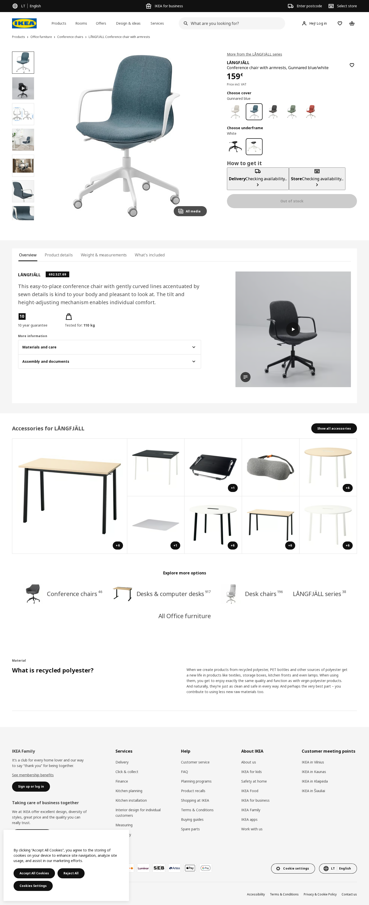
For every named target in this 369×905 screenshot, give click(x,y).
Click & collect (126, 771)
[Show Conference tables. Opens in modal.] (156, 467)
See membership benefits (33, 775)
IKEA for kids (251, 771)
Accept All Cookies (34, 873)
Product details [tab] (59, 255)
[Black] (235, 146)
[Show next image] (201, 136)
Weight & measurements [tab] (104, 255)
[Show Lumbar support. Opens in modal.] (270, 467)
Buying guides (192, 819)
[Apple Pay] (190, 868)
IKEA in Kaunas (314, 771)
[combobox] (230, 23)
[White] (254, 146)
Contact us (349, 894)
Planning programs (196, 781)
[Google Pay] (205, 868)
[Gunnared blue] (254, 111)
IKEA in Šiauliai (313, 790)
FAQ (184, 771)
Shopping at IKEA (195, 800)
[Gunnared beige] (235, 111)
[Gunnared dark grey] (273, 111)
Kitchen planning (128, 790)
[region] (126, 136)
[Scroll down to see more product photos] (23, 220)
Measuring (124, 825)
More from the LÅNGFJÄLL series (254, 54)
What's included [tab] (149, 255)
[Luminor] (143, 868)
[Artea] (174, 868)
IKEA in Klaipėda (315, 781)
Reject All (71, 873)
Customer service (195, 762)
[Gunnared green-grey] (291, 111)
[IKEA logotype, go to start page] (24, 23)
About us (248, 762)
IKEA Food (249, 790)
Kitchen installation (131, 800)
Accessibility (256, 894)
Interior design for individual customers (138, 812)
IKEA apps (249, 819)
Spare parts (190, 829)
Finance (121, 781)
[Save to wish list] (352, 65)
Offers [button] (101, 23)
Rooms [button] (81, 23)
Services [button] (157, 23)
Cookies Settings (33, 886)
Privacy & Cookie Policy (320, 894)
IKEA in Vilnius (313, 762)
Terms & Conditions (197, 809)
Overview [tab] (28, 255)
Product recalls (193, 790)
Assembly (123, 834)
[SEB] (159, 868)
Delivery (122, 762)
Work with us (252, 829)
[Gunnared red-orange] (310, 111)
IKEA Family (250, 809)
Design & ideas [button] (128, 23)
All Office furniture (184, 616)
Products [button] (58, 23)
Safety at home (254, 781)
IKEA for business (255, 800)
